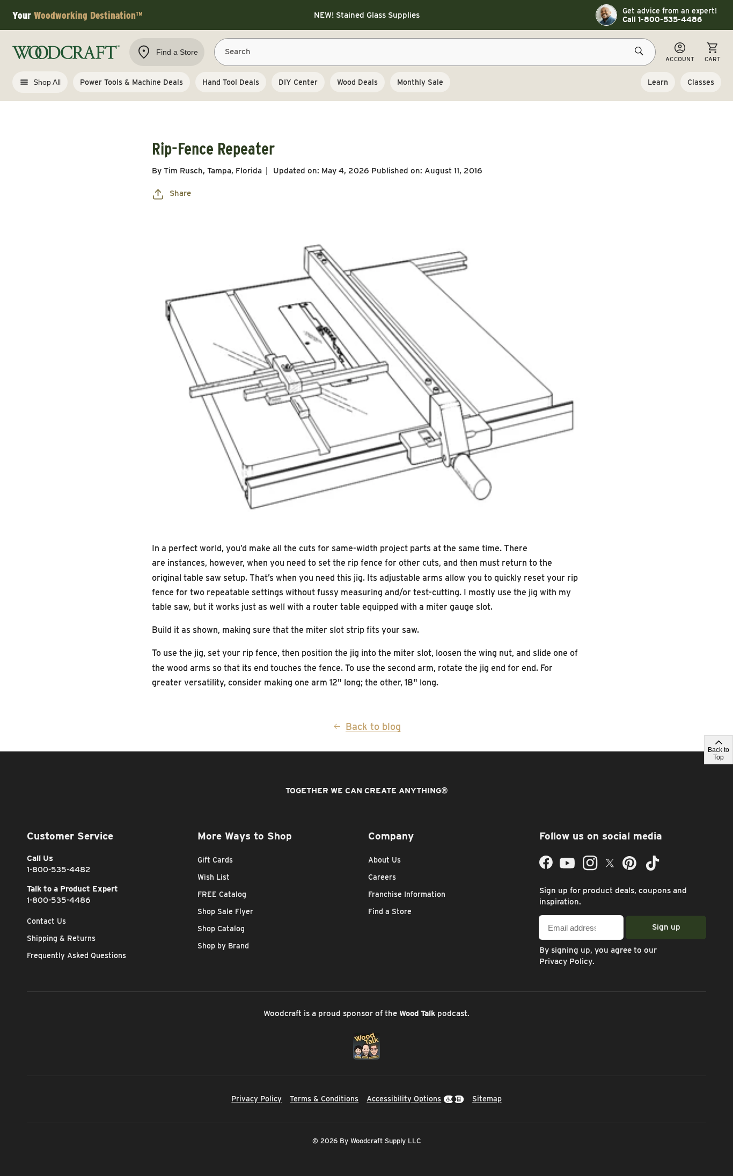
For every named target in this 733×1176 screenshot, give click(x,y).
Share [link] (180, 193)
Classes (700, 82)
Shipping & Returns (61, 938)
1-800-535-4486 (59, 900)
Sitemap (487, 1098)
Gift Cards (215, 860)
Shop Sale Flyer (225, 911)
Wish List (213, 877)
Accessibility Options (403, 1098)
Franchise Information (406, 894)
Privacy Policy (565, 961)
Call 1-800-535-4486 (662, 19)
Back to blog (373, 726)
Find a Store (390, 911)
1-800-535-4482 (59, 869)
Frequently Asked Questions (76, 955)
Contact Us (46, 921)
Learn (658, 82)
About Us (384, 860)
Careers (382, 877)
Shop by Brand (223, 945)
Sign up (666, 927)
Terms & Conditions (324, 1098)
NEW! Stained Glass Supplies (367, 15)
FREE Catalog (221, 894)
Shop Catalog (221, 928)
